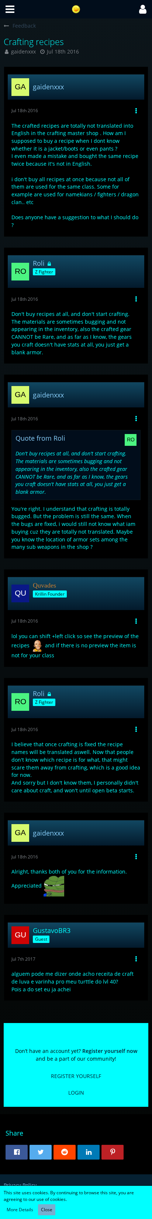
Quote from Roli (40, 438)
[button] (10, 9)
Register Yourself (76, 1075)
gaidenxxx (23, 51)
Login (76, 1092)
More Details (20, 1209)
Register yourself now (109, 1050)
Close (46, 1209)
